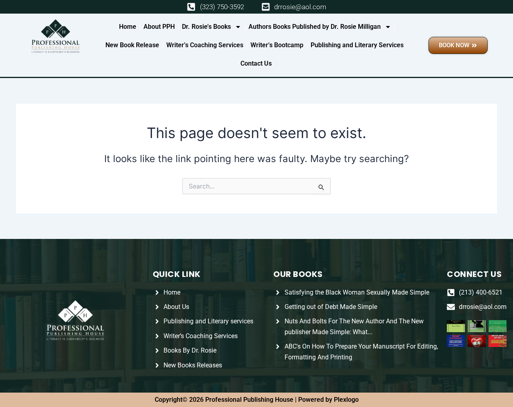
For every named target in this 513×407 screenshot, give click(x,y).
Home (127, 26)
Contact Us (256, 63)
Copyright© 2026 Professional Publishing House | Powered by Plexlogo (257, 399)
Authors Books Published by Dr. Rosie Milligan (314, 26)
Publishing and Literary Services (358, 45)
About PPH (159, 26)
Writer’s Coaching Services (204, 45)
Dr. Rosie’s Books (206, 26)
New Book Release (132, 45)
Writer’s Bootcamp (276, 45)
